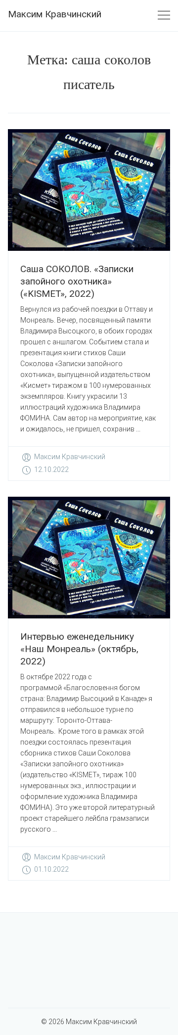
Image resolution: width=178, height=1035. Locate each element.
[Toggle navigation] (164, 15)
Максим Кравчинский (54, 14)
